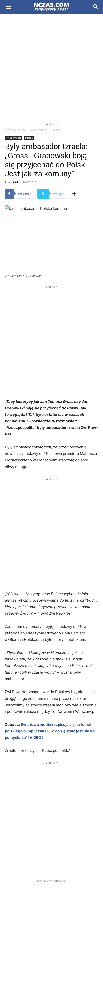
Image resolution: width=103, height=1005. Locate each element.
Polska (56, 130)
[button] (8, 7)
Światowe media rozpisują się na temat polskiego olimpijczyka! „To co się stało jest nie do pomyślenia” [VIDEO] (50, 731)
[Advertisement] (51, 67)
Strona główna (15, 130)
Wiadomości (38, 130)
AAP (16, 182)
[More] (74, 194)
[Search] (96, 7)
